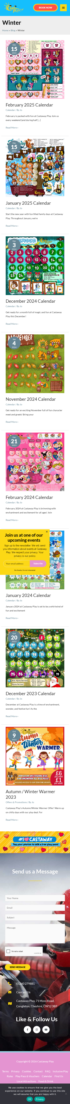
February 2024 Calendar (29, 497)
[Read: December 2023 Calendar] (35, 657)
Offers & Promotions (16, 802)
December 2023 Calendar (31, 693)
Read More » (12, 127)
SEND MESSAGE (17, 967)
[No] (66, 1093)
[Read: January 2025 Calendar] (35, 167)
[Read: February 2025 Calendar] (35, 69)
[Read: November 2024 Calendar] (35, 363)
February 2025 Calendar (29, 104)
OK (29, 1099)
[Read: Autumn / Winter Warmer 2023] (35, 755)
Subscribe (38, 563)
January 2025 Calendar (28, 203)
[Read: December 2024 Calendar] (35, 265)
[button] (45, 8)
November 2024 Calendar (31, 399)
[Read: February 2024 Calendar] (35, 461)
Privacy (39, 1099)
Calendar (10, 110)
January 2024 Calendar (28, 595)
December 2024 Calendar (31, 301)
